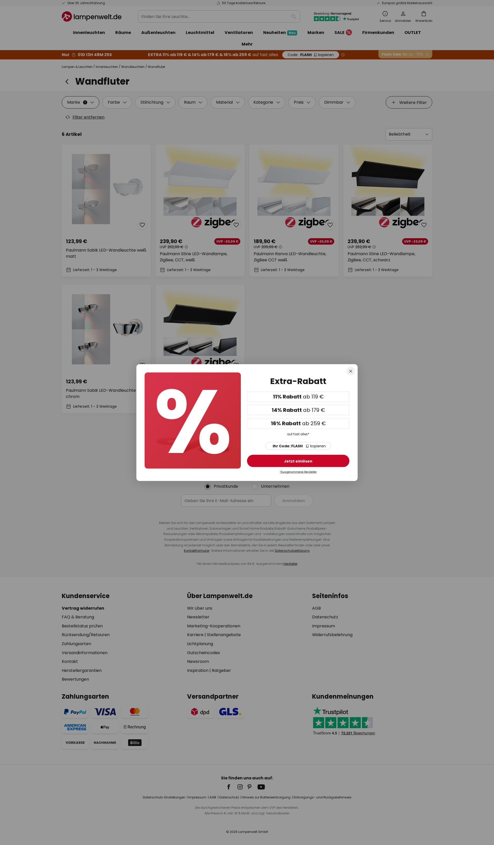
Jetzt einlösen (298, 461)
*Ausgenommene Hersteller (298, 472)
